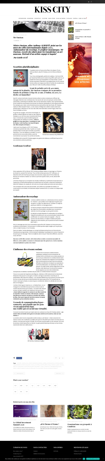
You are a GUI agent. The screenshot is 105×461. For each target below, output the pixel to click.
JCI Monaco (53, 364)
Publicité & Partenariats (39, 453)
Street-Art (24, 35)
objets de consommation (51, 366)
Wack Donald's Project (52, 368)
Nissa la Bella (40, 366)
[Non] (103, 459)
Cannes (44, 363)
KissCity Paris (16, 366)
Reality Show (30, 368)
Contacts (35, 451)
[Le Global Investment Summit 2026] (25, 411)
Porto (59, 366)
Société (34, 419)
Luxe (27, 419)
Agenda (15, 419)
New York (34, 366)
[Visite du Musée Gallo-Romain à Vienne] (71, 37)
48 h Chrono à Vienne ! (81, 23)
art (27, 363)
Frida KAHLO (31, 364)
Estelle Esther (55, 363)
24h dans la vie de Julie (46, 419)
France (59, 419)
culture (49, 363)
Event (24, 419)
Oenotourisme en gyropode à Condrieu (79, 425)
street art (42, 368)
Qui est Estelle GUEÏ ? (18, 456)
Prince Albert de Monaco (19, 368)
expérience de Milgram (22, 364)
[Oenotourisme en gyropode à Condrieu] (71, 29)
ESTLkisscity (16, 40)
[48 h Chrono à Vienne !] (71, 22)
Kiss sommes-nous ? (18, 451)
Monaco (23, 366)
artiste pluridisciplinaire (35, 363)
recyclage (36, 368)
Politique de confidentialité (80, 451)
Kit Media (56, 451)
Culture (15, 35)
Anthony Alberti (21, 363)
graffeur (37, 364)
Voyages (55, 421)
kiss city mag (60, 364)
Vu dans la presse (17, 453)
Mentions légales (78, 453)
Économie (20, 419)
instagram (47, 364)
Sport (76, 421)
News (19, 35)
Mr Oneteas (28, 366)
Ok (84, 458)
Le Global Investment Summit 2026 (22, 423)
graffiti (42, 364)
